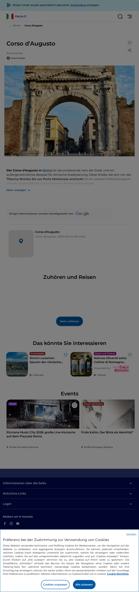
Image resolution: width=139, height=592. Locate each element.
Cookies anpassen (55, 584)
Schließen (131, 534)
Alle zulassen (84, 584)
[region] (69, 560)
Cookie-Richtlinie (118, 573)
